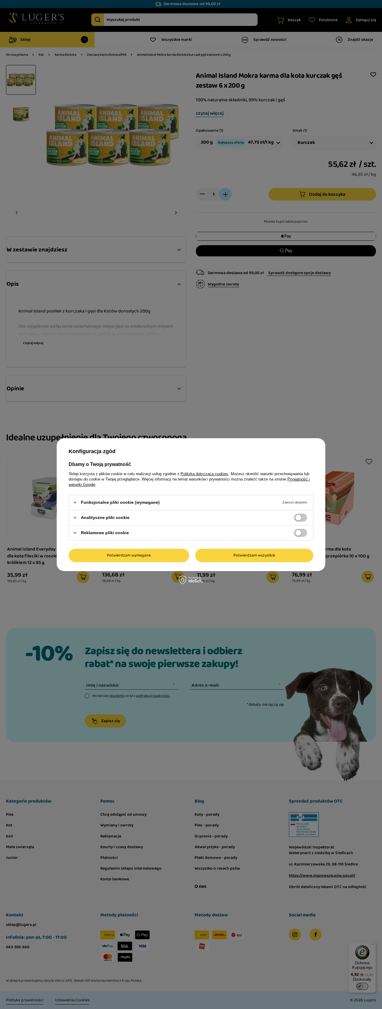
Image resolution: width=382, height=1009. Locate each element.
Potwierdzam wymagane (129, 555)
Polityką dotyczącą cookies (204, 473)
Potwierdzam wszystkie (254, 555)
